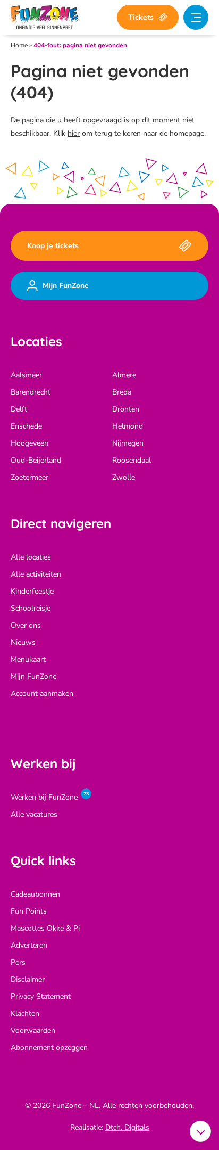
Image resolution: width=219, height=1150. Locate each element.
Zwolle (123, 477)
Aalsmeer (26, 375)
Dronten (125, 409)
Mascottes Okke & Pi (45, 928)
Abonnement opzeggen (49, 1047)
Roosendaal (131, 460)
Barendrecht (30, 392)
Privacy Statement (41, 996)
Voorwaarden (33, 1030)
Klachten (25, 1013)
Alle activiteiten (36, 574)
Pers (18, 962)
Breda (121, 392)
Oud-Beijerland (36, 460)
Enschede (26, 426)
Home (19, 45)
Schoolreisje (30, 608)
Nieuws (23, 642)
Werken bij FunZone (44, 797)
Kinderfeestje (32, 591)
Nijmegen (128, 443)
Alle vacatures (34, 814)
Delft (19, 409)
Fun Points (29, 911)
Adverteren (29, 945)
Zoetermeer (29, 477)
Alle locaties (31, 557)
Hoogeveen (29, 443)
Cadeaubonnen (35, 894)
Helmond (127, 426)
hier (74, 133)
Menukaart (28, 659)
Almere (124, 375)
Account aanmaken (42, 693)
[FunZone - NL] (45, 17)
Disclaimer (28, 979)
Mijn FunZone (33, 676)
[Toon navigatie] (195, 17)
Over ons (26, 625)
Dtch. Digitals (127, 1127)
